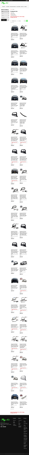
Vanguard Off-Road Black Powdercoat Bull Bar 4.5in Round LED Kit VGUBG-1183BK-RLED (23, 87)
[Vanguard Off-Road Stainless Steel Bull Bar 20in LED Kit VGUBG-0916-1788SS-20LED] (23, 300)
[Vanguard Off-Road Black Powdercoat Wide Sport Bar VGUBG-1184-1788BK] (15, 280)
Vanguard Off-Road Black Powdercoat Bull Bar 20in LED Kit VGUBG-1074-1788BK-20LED (14, 52)
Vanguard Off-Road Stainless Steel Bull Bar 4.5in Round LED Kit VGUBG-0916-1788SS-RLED (23, 346)
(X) (10, 13)
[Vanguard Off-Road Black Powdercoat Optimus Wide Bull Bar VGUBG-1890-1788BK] (15, 263)
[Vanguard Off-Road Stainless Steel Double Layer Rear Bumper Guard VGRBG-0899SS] (23, 397)
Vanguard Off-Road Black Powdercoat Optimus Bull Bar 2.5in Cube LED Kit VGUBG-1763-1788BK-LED (14, 139)
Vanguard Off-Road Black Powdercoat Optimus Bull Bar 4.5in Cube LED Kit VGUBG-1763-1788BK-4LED (14, 158)
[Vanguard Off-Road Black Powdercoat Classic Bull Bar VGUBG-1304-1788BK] (15, 114)
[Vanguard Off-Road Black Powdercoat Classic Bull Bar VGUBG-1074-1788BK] (15, 98)
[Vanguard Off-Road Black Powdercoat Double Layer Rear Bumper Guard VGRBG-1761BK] (23, 114)
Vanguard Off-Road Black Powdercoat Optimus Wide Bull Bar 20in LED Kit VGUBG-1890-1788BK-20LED (23, 233)
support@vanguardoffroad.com (5, 423)
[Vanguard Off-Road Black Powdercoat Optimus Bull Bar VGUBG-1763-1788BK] (15, 171)
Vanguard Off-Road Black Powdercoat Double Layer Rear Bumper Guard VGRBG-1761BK (23, 121)
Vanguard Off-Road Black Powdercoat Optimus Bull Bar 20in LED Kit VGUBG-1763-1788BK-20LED (23, 139)
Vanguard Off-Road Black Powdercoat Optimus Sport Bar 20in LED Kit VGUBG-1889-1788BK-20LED (14, 196)
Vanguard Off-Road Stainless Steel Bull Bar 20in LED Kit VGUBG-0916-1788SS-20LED (23, 307)
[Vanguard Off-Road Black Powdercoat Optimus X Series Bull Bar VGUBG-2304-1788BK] (23, 263)
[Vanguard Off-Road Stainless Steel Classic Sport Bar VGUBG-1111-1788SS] (15, 397)
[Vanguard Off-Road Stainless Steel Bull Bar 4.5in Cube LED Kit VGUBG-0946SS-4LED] (15, 339)
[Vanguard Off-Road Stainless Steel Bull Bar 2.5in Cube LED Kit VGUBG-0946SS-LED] (15, 300)
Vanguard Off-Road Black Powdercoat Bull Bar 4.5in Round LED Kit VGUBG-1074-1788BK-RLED (14, 87)
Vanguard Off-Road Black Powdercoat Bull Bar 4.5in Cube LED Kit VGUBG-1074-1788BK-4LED (14, 70)
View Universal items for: (17, 17)
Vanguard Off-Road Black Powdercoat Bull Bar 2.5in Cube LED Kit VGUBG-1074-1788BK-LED (14, 35)
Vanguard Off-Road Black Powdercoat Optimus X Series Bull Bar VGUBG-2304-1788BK (23, 270)
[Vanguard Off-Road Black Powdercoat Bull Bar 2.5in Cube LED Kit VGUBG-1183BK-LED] (23, 28)
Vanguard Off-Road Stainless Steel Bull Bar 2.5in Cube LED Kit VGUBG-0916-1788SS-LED (23, 287)
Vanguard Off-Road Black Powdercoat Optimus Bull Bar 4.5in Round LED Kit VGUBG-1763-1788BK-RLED (23, 158)
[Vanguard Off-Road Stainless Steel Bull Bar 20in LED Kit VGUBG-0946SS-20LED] (15, 319)
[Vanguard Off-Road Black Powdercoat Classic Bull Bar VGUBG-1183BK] (23, 98)
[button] (4, 6)
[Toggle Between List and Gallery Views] (26, 21)
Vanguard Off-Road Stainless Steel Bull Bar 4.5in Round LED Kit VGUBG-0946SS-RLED (14, 365)
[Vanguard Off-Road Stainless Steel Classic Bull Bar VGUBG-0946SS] (15, 378)
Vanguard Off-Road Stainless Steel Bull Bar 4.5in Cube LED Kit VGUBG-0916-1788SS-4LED (23, 326)
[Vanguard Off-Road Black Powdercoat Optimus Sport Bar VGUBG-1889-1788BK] (23, 208)
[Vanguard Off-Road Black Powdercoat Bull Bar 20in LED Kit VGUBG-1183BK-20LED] (23, 45)
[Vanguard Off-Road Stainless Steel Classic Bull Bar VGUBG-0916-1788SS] (23, 358)
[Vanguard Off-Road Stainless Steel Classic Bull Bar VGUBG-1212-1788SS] (23, 378)
